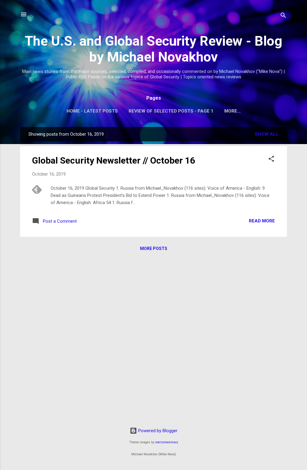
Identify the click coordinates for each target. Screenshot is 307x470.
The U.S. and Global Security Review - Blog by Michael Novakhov (153, 49)
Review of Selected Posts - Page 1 (171, 111)
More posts (153, 248)
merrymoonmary (166, 442)
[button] (271, 159)
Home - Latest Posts (92, 111)
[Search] (283, 16)
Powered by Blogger (157, 430)
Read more (262, 221)
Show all (267, 134)
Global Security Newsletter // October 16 (113, 160)
